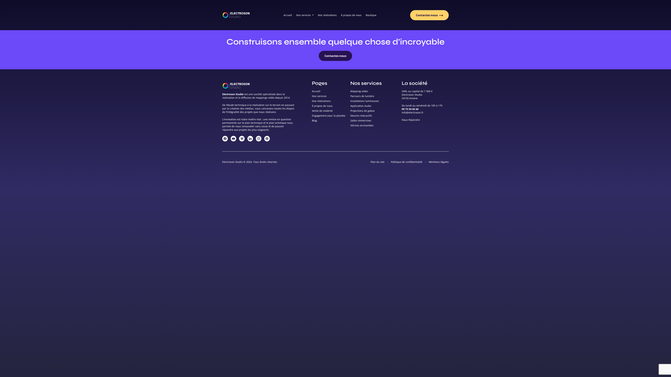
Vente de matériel (322, 110)
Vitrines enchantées (362, 125)
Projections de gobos (362, 110)
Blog (314, 120)
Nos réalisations (327, 15)
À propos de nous (351, 15)
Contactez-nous (427, 15)
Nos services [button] (304, 15)
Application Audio (360, 106)
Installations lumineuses (364, 101)
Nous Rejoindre (411, 119)
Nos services (319, 96)
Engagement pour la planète (328, 115)
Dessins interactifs (361, 115)
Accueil (288, 15)
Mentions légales (439, 162)
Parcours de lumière (362, 96)
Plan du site (377, 162)
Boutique (371, 15)
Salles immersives (360, 120)
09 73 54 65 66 (410, 109)
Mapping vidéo (359, 91)
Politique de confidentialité (406, 162)
